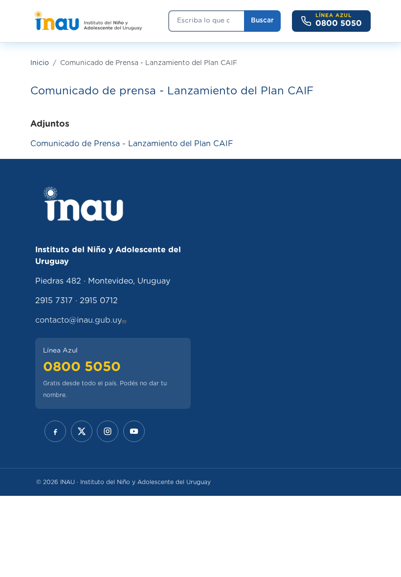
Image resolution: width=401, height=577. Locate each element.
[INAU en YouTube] (134, 431)
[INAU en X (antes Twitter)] (81, 431)
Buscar (262, 20)
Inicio (39, 63)
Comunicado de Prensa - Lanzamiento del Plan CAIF (131, 144)
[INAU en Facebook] (55, 431)
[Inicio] (87, 21)
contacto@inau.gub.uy (78, 320)
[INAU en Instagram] (107, 431)
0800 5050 (82, 367)
